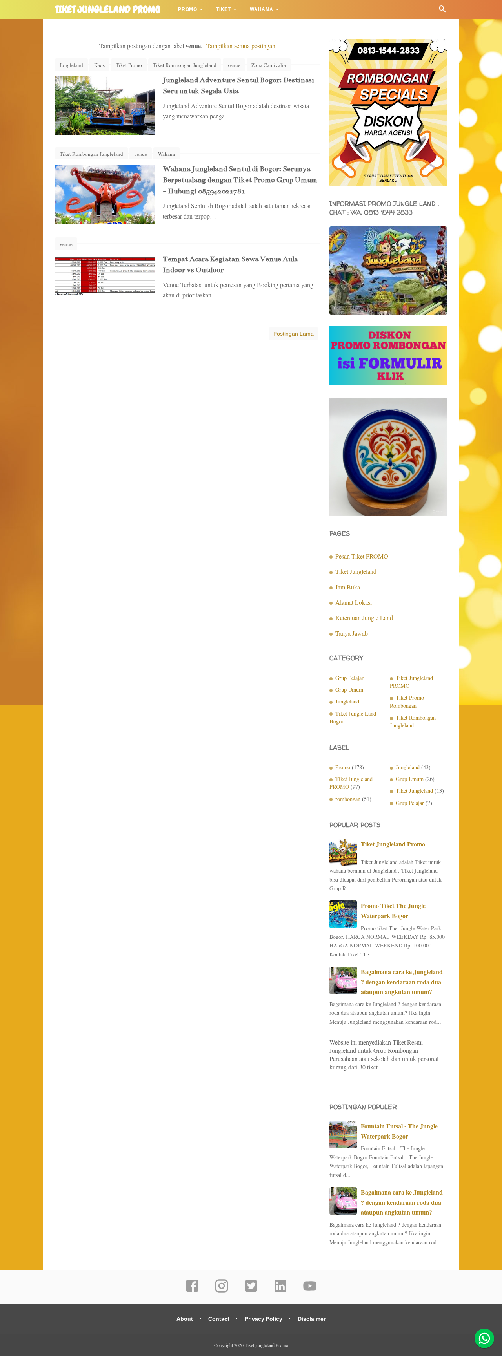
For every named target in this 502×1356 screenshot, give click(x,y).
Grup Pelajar (349, 678)
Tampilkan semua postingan (240, 46)
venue (233, 65)
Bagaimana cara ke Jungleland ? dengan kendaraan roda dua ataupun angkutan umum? (402, 981)
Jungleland (71, 65)
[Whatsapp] (484, 1338)
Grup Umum (349, 689)
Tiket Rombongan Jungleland (184, 65)
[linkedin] (280, 1291)
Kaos (99, 65)
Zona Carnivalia (268, 65)
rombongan (347, 799)
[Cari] (442, 11)
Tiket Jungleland (355, 571)
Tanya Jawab (351, 633)
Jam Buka (347, 587)
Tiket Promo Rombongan (407, 701)
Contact (218, 1319)
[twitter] (251, 1291)
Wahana (261, 9)
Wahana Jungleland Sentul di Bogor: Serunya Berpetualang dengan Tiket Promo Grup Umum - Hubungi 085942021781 (240, 180)
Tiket (223, 9)
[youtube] (310, 1291)
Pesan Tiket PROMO (361, 556)
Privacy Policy (263, 1319)
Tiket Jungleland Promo (393, 843)
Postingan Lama (293, 334)
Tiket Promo (129, 65)
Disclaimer (312, 1319)
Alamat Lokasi (353, 602)
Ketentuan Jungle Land (364, 617)
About (184, 1319)
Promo (187, 9)
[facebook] (192, 1291)
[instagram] (221, 1291)
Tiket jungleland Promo (107, 10)
